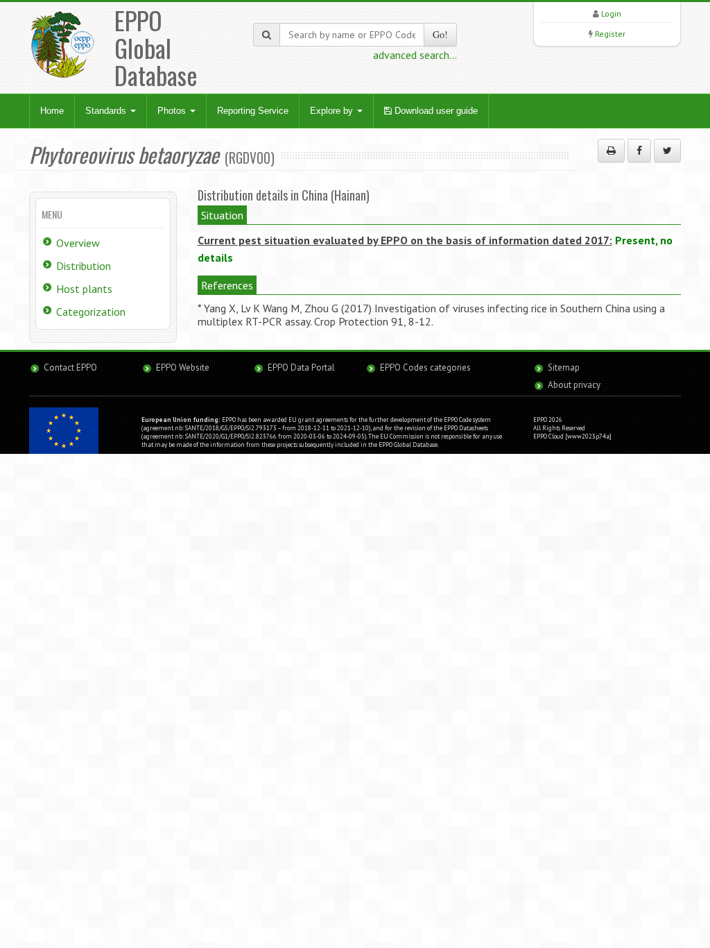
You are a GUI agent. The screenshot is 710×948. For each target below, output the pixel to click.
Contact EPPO (70, 367)
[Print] (611, 150)
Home (52, 110)
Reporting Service (252, 110)
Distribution (83, 266)
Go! (440, 34)
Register (610, 33)
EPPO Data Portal (301, 367)
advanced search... (415, 55)
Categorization (90, 312)
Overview (78, 243)
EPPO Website (182, 367)
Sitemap (564, 367)
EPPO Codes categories (425, 367)
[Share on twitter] (667, 150)
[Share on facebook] (639, 150)
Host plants (84, 289)
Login (611, 13)
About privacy (574, 385)
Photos (173, 110)
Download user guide (435, 110)
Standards (107, 110)
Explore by (333, 110)
